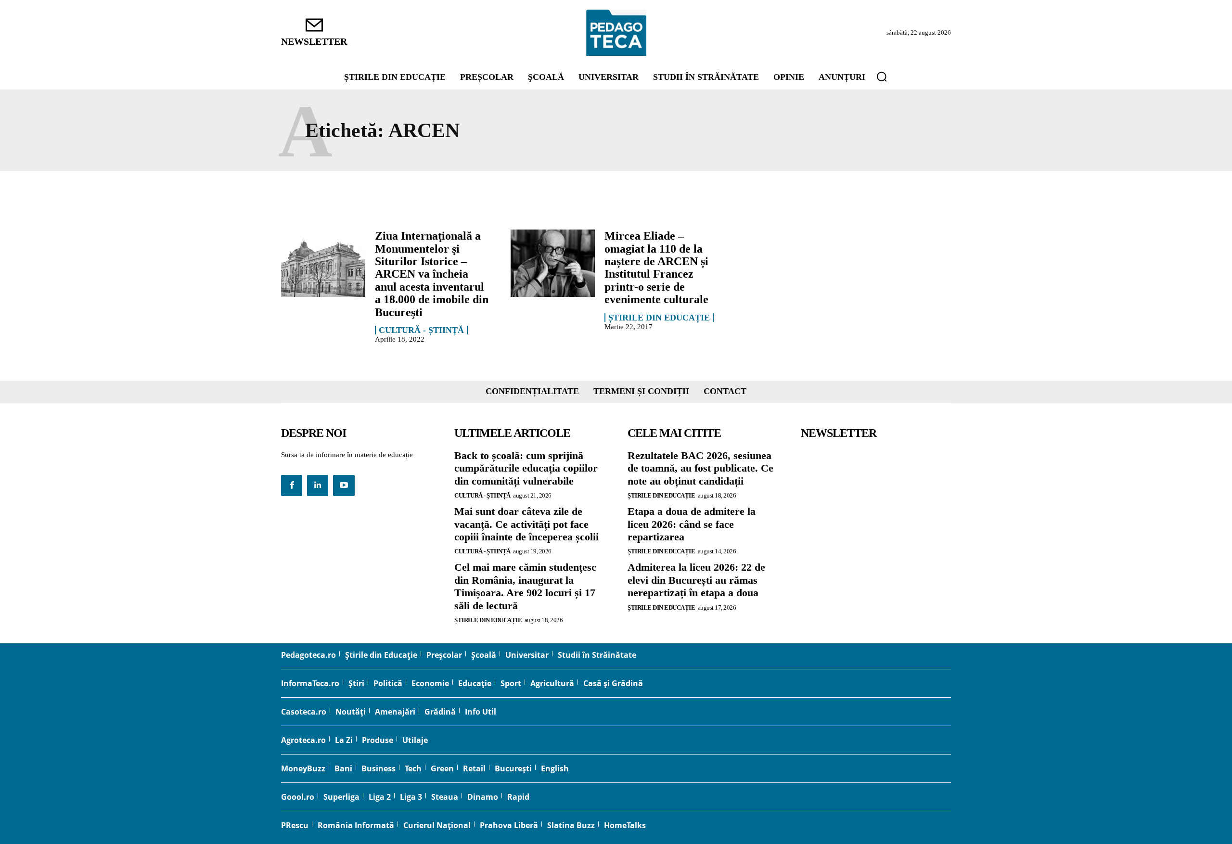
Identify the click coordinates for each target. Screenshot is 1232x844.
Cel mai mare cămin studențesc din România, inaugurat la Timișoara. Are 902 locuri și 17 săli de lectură (525, 586)
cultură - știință (421, 330)
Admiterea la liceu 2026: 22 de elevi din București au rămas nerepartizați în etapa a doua (696, 580)
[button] (881, 76)
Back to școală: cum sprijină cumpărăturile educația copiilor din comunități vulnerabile (526, 468)
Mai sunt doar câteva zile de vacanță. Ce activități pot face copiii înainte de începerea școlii (526, 524)
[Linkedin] (317, 485)
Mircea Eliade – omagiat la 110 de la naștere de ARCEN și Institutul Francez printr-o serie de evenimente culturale (656, 268)
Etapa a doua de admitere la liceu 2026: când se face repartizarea (692, 524)
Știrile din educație (659, 317)
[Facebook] (291, 485)
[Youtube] (343, 485)
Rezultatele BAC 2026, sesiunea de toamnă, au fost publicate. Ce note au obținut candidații (700, 468)
